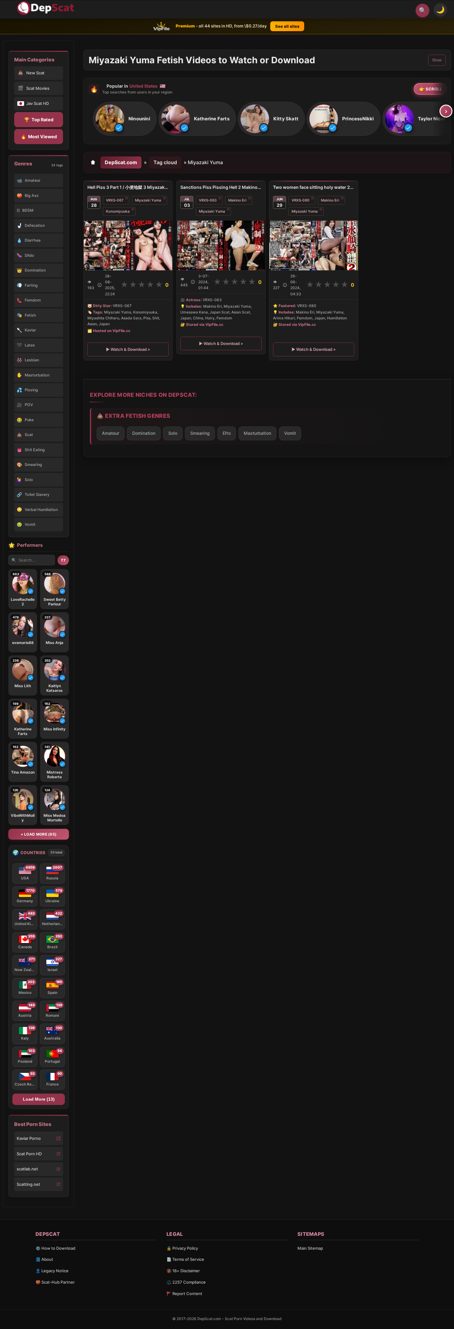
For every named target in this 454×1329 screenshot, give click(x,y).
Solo (172, 433)
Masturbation (257, 433)
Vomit (290, 433)
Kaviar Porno (29, 1138)
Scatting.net (28, 1184)
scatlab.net (27, 1168)
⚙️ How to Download (55, 1248)
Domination (143, 433)
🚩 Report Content (184, 1293)
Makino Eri (237, 200)
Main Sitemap (310, 1248)
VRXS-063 (208, 200)
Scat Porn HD (29, 1153)
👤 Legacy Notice (52, 1270)
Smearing (200, 433)
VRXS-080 (300, 200)
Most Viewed (39, 136)
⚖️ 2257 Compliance (186, 1282)
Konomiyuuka (118, 211)
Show (437, 60)
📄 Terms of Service (185, 1259)
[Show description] (100, 285)
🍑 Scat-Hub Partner (55, 1282)
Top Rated (38, 119)
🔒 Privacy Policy (182, 1248)
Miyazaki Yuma (148, 200)
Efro (227, 433)
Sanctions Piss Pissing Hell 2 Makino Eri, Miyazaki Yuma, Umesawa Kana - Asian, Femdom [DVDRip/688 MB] (221, 187)
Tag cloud (165, 162)
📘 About (44, 1259)
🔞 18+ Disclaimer (183, 1270)
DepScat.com (121, 162)
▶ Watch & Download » (128, 349)
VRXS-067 (115, 200)
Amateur (110, 433)
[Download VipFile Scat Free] (46, 8)
